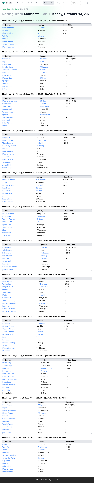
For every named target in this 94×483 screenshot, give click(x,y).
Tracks (9, 9)
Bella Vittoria (7, 123)
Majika (5, 295)
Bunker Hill (6, 191)
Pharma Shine (7, 140)
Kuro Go (5, 258)
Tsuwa (4, 345)
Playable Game (8, 374)
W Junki (43, 70)
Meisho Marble (8, 154)
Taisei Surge (7, 365)
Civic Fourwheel (8, 28)
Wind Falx (6, 447)
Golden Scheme (8, 418)
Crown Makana (8, 261)
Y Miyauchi (44, 67)
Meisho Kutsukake (9, 101)
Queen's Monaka (8, 329)
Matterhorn (6, 64)
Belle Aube (6, 75)
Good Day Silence (9, 146)
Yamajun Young (8, 44)
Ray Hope (6, 461)
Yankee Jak (6, 284)
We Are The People (9, 266)
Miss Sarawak (7, 159)
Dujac (4, 61)
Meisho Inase (7, 469)
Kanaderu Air (7, 109)
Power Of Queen (8, 309)
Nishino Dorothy (8, 342)
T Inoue (41, 33)
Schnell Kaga (7, 168)
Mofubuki (6, 323)
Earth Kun (6, 306)
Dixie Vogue (7, 405)
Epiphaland (6, 421)
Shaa (4, 230)
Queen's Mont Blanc (10, 379)
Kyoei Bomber (7, 269)
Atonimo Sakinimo (9, 70)
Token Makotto (8, 106)
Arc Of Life (6, 182)
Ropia (4, 407)
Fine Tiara (6, 188)
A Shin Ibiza (6, 235)
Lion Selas (6, 368)
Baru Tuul (6, 120)
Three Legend (7, 143)
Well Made (6, 162)
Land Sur (5, 337)
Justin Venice (7, 247)
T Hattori (42, 104)
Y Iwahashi (44, 59)
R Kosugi (40, 146)
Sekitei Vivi (6, 253)
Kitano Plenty (7, 413)
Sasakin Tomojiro (9, 455)
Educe (4, 126)
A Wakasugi (43, 303)
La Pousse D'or (8, 185)
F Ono (42, 61)
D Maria (5, 89)
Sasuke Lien (7, 199)
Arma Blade (6, 165)
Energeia (5, 452)
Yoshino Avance (8, 219)
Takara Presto (7, 227)
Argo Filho (6, 390)
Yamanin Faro (7, 112)
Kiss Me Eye (6, 86)
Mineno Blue (7, 78)
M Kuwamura (45, 72)
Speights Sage (7, 81)
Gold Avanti (6, 432)
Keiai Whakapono (9, 466)
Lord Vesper (7, 429)
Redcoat (5, 463)
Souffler (5, 83)
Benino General (8, 376)
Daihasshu (6, 371)
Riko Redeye (7, 193)
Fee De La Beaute (9, 303)
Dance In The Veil (9, 311)
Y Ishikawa (41, 216)
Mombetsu (15, 9)
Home (4, 9)
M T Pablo (6, 387)
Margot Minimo (8, 137)
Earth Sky (6, 264)
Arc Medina (6, 216)
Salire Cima (6, 233)
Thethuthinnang (8, 300)
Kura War (6, 148)
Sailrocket (6, 59)
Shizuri (5, 39)
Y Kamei (41, 36)
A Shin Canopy (8, 331)
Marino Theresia (8, 385)
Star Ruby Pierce (8, 180)
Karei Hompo (7, 201)
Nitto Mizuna (7, 281)
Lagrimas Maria (8, 334)
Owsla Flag (6, 363)
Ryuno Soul (6, 224)
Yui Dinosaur (7, 250)
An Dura (5, 157)
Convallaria (6, 104)
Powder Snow (7, 67)
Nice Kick (6, 30)
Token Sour (6, 450)
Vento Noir (6, 292)
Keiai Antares (7, 151)
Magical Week (7, 287)
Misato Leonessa (8, 348)
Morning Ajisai (8, 47)
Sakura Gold (7, 255)
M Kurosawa (44, 106)
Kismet (5, 416)
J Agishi (42, 295)
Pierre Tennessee (9, 410)
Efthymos (6, 351)
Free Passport (7, 472)
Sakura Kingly (7, 117)
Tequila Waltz (7, 424)
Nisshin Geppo (8, 326)
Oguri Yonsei (7, 289)
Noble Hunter (7, 41)
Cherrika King (7, 33)
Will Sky (5, 36)
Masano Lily (7, 222)
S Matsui (43, 78)
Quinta (5, 115)
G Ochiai (41, 28)
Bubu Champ (7, 196)
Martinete (6, 72)
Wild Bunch (6, 298)
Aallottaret (6, 444)
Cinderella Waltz (8, 458)
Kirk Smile (6, 340)
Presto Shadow (8, 213)
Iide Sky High (7, 427)
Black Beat (6, 382)
